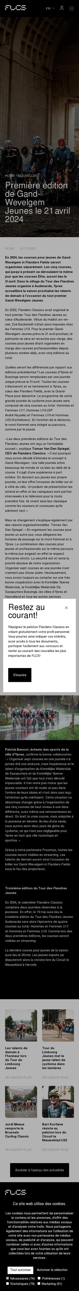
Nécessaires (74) (22, 1278)
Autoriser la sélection (52, 1270)
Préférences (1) (53, 1278)
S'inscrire (19, 675)
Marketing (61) (51, 1284)
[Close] (66, 608)
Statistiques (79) (22, 1284)
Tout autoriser (20, 1270)
